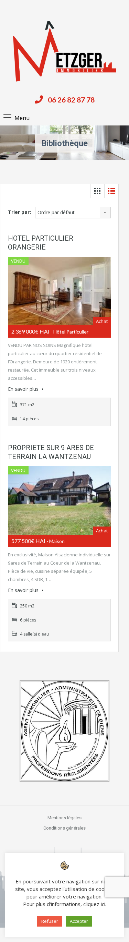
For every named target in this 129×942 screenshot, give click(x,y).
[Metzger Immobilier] (64, 51)
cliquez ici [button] (94, 904)
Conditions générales (64, 828)
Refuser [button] (49, 921)
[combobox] (73, 212)
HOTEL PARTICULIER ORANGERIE (40, 242)
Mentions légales (64, 817)
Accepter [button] (79, 921)
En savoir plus (24, 389)
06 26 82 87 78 (71, 99)
